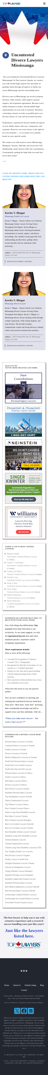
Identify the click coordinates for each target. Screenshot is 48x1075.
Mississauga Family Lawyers (19, 261)
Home (6, 985)
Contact (24, 990)
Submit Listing (30, 985)
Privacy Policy (8, 996)
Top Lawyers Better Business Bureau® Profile (26, 998)
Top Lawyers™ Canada (25, 1061)
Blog (42, 985)
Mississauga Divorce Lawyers (20, 345)
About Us (17, 985)
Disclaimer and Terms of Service (24, 996)
